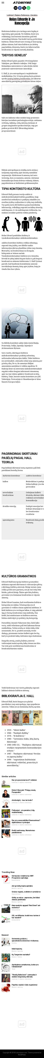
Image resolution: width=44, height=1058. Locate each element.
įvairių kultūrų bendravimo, (19, 78)
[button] (3, 2)
